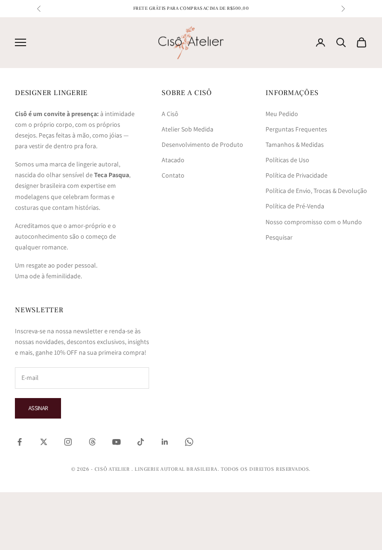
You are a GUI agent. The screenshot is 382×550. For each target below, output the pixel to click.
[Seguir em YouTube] (116, 442)
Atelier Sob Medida (187, 129)
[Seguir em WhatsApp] (189, 442)
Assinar (38, 408)
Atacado (173, 160)
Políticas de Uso (287, 160)
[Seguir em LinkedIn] (165, 442)
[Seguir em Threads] (92, 442)
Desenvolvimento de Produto (202, 144)
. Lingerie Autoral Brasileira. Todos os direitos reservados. (221, 469)
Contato (173, 175)
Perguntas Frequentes (296, 129)
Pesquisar (279, 237)
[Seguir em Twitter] (43, 442)
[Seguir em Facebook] (19, 442)
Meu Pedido (282, 114)
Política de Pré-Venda (295, 206)
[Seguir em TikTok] (140, 442)
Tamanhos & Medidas (295, 144)
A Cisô (170, 114)
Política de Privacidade (296, 175)
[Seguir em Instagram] (68, 442)
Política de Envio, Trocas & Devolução (316, 190)
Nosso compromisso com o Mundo (314, 222)
